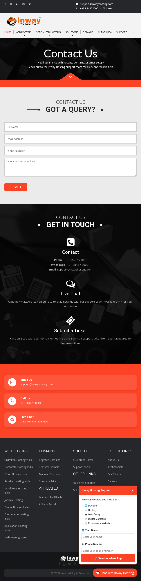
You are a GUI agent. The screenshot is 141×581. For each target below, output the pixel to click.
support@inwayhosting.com (96, 4)
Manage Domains (49, 474)
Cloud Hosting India (16, 474)
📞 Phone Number (92, 544)
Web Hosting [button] (24, 32)
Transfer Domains (50, 467)
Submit (15, 187)
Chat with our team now (34, 421)
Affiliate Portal (47, 504)
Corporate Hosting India (18, 467)
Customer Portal (83, 460)
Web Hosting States (16, 537)
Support (121, 32)
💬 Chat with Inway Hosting (115, 573)
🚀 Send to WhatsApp (108, 558)
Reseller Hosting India (17, 481)
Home (7, 32)
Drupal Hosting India (16, 507)
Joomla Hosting (13, 500)
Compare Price (48, 481)
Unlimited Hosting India (18, 460)
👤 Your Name (90, 530)
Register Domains (49, 460)
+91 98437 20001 (31, 403)
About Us (113, 460)
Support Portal (82, 467)
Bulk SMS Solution (84, 482)
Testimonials (115, 467)
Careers (112, 481)
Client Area (105, 32)
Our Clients (114, 474)
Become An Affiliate (51, 497)
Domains (88, 32)
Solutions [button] (71, 32)
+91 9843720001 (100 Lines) (96, 8)
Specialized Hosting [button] (48, 32)
